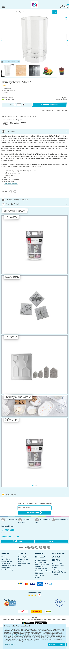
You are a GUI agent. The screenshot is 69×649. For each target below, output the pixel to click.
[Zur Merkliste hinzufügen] (66, 18)
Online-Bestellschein (41, 560)
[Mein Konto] (62, 6)
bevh (10, 600)
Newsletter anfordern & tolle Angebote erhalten (35, 503)
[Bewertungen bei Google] (34, 594)
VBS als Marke (5, 563)
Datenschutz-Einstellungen (43, 571)
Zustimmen (60, 644)
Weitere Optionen (10, 644)
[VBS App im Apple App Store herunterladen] (41, 623)
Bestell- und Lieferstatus (59, 572)
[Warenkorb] (66, 6)
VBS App (37, 577)
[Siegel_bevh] (10, 604)
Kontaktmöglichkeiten (58, 570)
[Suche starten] (54, 12)
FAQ (19, 565)
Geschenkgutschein (24, 557)
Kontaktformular (17, 541)
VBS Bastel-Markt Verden (8, 565)
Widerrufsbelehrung (41, 569)
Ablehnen (52, 644)
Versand (65, 99)
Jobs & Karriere (5, 559)
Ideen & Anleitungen (24, 563)
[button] (3, 39)
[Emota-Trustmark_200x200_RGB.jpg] (60, 602)
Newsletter (21, 561)
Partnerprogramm (6, 561)
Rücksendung (39, 566)
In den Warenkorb (48, 104)
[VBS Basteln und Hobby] (34, 4)
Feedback (51, 541)
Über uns (4, 557)
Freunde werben (23, 559)
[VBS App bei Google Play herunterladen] (28, 623)
